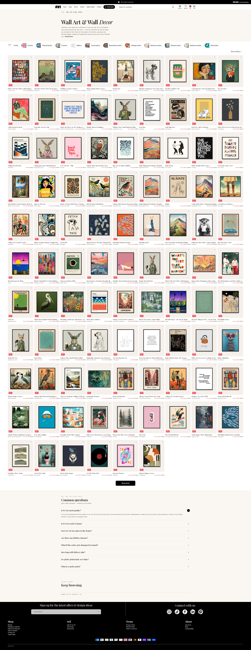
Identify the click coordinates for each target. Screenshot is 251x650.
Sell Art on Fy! (71, 625)
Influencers (70, 629)
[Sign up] (98, 612)
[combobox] (146, 7)
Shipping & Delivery (14, 627)
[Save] (31, 57)
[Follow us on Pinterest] (200, 611)
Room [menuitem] (76, 7)
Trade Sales (11, 634)
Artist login (70, 627)
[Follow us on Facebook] (185, 611)
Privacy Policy (130, 625)
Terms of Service (131, 629)
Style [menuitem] (70, 7)
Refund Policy (130, 627)
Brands (10, 625)
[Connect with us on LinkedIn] (192, 611)
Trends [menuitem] (82, 7)
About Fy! (188, 625)
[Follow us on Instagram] (169, 611)
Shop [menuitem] (64, 7)
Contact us (11, 632)
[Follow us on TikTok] (177, 611)
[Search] (173, 7)
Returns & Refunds (14, 629)
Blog (186, 627)
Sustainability (189, 629)
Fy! (13, 646)
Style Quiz (110, 7)
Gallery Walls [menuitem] (91, 7)
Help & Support (12, 630)
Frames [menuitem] (99, 7)
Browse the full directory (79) (71, 594)
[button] (236, 51)
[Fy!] (58, 7)
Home (62, 12)
